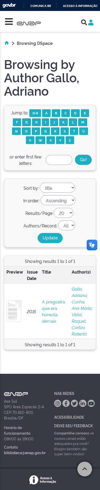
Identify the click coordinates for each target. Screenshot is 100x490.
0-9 (35, 113)
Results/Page (39, 213)
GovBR (9, 5)
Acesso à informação (80, 6)
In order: (31, 200)
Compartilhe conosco (71, 432)
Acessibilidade (69, 416)
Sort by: (31, 188)
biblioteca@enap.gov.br (25, 452)
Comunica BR (40, 6)
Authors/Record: (40, 225)
